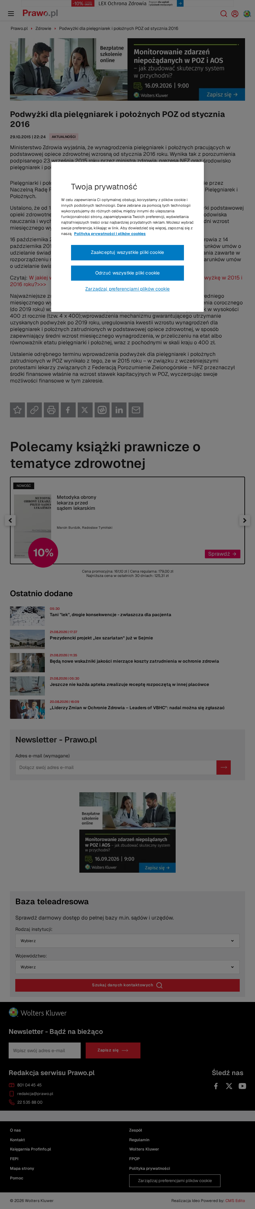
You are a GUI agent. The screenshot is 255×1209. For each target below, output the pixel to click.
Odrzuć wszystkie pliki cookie (127, 273)
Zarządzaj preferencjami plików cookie (127, 289)
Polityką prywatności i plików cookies (110, 233)
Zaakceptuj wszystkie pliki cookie (127, 252)
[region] (127, 237)
